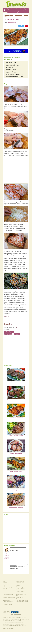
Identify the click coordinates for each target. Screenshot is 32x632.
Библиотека (19, 596)
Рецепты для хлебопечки (9, 597)
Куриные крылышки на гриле (16, 471)
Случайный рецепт (7, 604)
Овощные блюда (20, 581)
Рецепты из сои (6, 596)
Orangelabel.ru (6, 612)
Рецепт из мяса (6, 584)
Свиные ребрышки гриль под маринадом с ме (16, 489)
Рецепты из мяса (18, 15)
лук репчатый (8, 334)
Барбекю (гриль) (8, 332)
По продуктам (6, 603)
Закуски (5, 588)
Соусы (17, 589)
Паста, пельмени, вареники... (20, 583)
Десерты (18, 585)
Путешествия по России (22, 601)
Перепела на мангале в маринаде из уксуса (16, 399)
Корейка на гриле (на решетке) (16, 453)
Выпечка (5, 582)
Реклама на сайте (20, 598)
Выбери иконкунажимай (6, 555)
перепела (16, 334)
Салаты (4, 581)
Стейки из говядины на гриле (16, 381)
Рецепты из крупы (20, 587)
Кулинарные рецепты (8, 15)
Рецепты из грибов (20, 588)
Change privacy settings (16, 614)
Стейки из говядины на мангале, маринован (16, 436)
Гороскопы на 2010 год (22, 600)
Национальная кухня (8, 601)
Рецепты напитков (20, 591)
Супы (4, 585)
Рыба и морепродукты (8, 587)
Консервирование (7, 589)
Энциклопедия (19, 597)
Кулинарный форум (21, 594)
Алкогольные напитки (8, 594)
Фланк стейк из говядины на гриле (16, 507)
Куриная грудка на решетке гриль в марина (16, 418)
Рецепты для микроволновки (6, 599)
